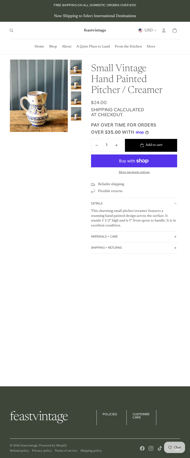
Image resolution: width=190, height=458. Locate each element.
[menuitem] (151, 46)
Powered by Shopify (53, 445)
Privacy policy (42, 450)
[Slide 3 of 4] (76, 98)
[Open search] (11, 30)
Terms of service (66, 450)
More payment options (134, 172)
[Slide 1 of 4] (76, 67)
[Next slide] (64, 95)
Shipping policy (91, 450)
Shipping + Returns (106, 248)
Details (96, 203)
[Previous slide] (14, 95)
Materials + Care (104, 237)
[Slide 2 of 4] (76, 82)
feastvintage (29, 445)
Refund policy (19, 450)
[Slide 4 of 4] (76, 114)
